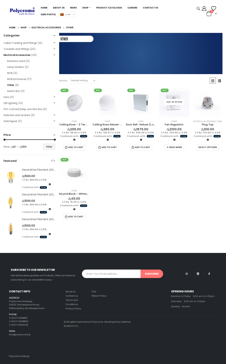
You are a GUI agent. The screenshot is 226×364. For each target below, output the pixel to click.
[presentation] (51, 160)
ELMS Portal (48, 14)
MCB (10, 73)
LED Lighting (10, 103)
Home (44, 7)
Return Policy (99, 295)
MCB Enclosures (16, 79)
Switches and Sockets (17, 115)
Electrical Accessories (204, 121)
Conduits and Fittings (16, 49)
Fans (6, 97)
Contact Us (150, 7)
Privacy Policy (73, 308)
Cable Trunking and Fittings (20, 43)
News (73, 7)
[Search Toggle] (198, 8)
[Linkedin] (198, 274)
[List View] (219, 81)
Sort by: (63, 80)
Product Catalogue (109, 7)
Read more (175, 147)
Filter (49, 146)
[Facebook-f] (209, 274)
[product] (207, 102)
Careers (132, 7)
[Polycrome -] (22, 11)
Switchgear (10, 121)
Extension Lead (16, 61)
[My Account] (204, 8)
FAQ (94, 291)
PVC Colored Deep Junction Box (23, 109)
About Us (59, 7)
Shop (85, 7)
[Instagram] (186, 274)
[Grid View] (213, 81)
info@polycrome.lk (20, 334)
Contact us (72, 295)
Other (74, 121)
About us (71, 291)
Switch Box (13, 91)
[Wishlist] (213, 8)
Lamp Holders (15, 67)
